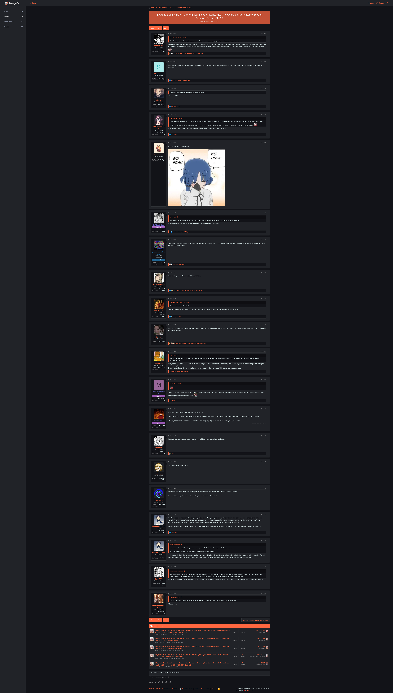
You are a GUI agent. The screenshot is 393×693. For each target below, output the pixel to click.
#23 (265, 88)
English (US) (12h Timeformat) (160, 689)
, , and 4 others (190, 343)
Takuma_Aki (158, 46)
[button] (13, 21)
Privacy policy (199, 689)
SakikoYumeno (260, 665)
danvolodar (158, 311)
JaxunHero (158, 474)
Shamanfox (158, 74)
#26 (265, 213)
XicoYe (158, 100)
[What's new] (388, 3)
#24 (265, 114)
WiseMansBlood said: (176, 571)
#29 (265, 298)
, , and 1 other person (188, 290)
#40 (265, 593)
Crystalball (158, 363)
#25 (265, 143)
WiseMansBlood (158, 526)
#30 (265, 325)
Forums (6, 17)
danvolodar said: (175, 597)
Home (6, 11)
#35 (265, 462)
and (180, 232)
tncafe (158, 337)
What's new (8, 22)
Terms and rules (187, 689)
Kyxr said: (173, 217)
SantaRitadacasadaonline (257, 656)
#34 (265, 435)
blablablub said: (175, 384)
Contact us (175, 689)
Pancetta (158, 448)
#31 (265, 351)
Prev (152, 28)
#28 (265, 272)
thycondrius (158, 155)
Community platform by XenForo (253, 688)
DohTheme (250, 690)
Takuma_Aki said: (175, 118)
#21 (265, 33)
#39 (265, 567)
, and (189, 53)
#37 (265, 514)
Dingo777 (158, 579)
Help (207, 689)
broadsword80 (159, 284)
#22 (265, 62)
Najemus (262, 632)
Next (164, 28)
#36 (265, 488)
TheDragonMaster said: (177, 38)
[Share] (262, 34)
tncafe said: (173, 355)
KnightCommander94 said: (178, 302)
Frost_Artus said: (175, 545)
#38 (265, 540)
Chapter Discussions (177, 634)
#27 (265, 240)
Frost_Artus (158, 500)
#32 (265, 379)
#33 (265, 408)
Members (7, 27)
